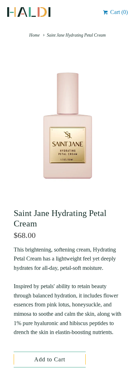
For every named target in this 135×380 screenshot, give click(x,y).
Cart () (118, 12)
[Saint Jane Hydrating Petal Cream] (68, 125)
